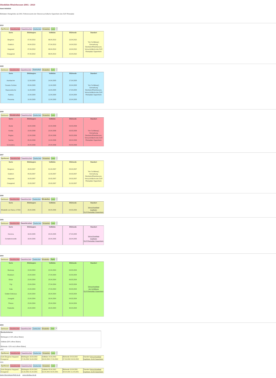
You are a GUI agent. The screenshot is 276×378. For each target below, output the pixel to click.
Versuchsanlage (95, 357)
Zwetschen (37, 29)
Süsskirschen (15, 29)
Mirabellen (46, 29)
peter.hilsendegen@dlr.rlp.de (10, 375)
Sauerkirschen (27, 29)
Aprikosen (4, 70)
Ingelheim (87, 359)
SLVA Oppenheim (97, 359)
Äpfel (53, 29)
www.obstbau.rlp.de (29, 375)
